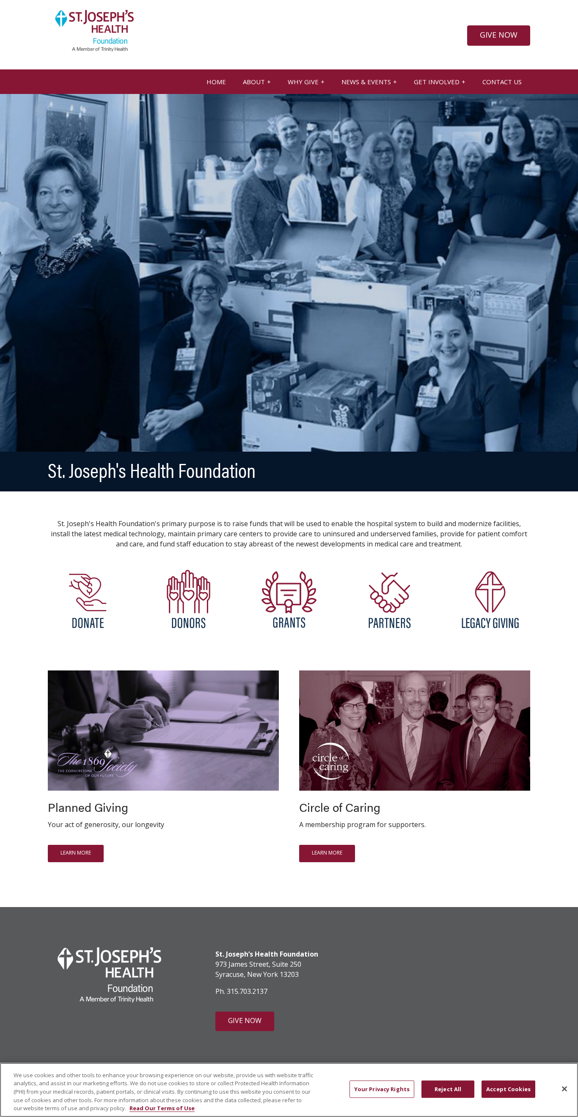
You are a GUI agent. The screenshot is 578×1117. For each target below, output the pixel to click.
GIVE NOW (498, 35)
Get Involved (437, 81)
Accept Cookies (508, 1089)
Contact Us (502, 81)
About (254, 81)
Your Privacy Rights (382, 1089)
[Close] (564, 1089)
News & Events (366, 81)
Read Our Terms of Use (162, 1108)
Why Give (303, 81)
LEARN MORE (76, 852)
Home (216, 81)
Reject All (448, 1089)
